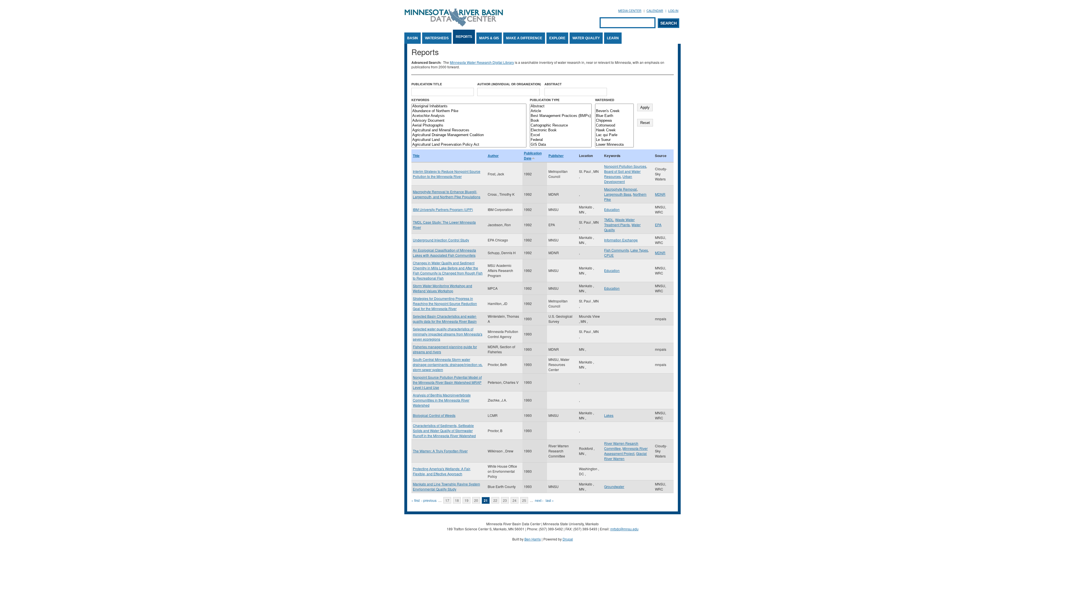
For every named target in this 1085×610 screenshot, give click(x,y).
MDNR (660, 194)
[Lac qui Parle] (614, 135)
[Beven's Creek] (614, 111)
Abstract (553, 84)
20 (476, 500)
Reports (464, 37)
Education (612, 209)
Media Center (629, 10)
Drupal (568, 539)
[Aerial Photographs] (469, 125)
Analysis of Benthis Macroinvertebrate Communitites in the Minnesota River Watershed (442, 400)
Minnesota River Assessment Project (626, 451)
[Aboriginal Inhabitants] (469, 106)
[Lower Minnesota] (614, 144)
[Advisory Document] (469, 120)
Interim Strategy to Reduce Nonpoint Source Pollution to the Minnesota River (446, 174)
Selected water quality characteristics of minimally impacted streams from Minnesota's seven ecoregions (447, 333)
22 (495, 500)
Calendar (654, 10)
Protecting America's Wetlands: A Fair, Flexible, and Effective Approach (442, 471)
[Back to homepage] (453, 25)
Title (416, 155)
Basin (412, 38)
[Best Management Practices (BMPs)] (560, 116)
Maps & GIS (489, 38)
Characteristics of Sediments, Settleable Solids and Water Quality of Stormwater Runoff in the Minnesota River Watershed (444, 430)
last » (550, 500)
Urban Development (618, 179)
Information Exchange (621, 240)
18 (457, 500)
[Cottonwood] (614, 125)
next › (539, 500)
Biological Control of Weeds (434, 415)
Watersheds (437, 38)
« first (415, 500)
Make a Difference (524, 38)
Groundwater (614, 486)
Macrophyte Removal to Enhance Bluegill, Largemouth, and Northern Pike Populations (446, 194)
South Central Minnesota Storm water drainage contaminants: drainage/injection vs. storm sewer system (448, 364)
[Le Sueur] (614, 140)
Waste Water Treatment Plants (619, 222)
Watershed (604, 100)
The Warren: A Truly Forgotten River (440, 450)
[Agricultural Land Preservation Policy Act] (469, 144)
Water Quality (586, 38)
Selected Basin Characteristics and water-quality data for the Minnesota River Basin (445, 319)
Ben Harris (532, 539)
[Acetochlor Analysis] (469, 116)
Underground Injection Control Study (441, 240)
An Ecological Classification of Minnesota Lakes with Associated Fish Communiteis (444, 253)
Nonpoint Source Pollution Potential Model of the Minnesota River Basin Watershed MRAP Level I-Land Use (447, 382)
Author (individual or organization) (509, 84)
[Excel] (560, 135)
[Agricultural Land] (469, 140)
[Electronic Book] (560, 130)
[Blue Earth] (614, 116)
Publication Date (533, 156)
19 (466, 500)
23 (505, 500)
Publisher (556, 155)
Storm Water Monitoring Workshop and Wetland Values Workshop (442, 288)
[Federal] (560, 140)
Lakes (608, 415)
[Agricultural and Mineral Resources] (469, 130)
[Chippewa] (614, 120)
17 (447, 500)
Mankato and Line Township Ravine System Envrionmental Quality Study (446, 486)
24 (515, 500)
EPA (658, 224)
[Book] (560, 120)
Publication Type (544, 100)
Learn (613, 38)
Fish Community (616, 250)
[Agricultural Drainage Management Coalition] (469, 135)
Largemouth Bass (617, 194)
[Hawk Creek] (614, 130)
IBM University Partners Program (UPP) (443, 209)
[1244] (614, 106)
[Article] (560, 111)
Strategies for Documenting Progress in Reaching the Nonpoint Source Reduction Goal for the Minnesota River (445, 303)
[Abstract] (560, 106)
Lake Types (639, 250)
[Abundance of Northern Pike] (469, 111)
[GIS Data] (560, 144)
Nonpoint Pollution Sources (625, 166)
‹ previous (429, 500)
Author (493, 155)
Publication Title (426, 84)
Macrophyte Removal (620, 189)
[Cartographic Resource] (560, 125)
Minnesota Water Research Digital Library (482, 62)
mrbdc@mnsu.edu (624, 528)
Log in (673, 10)
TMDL (608, 219)
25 (524, 500)
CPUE (609, 255)
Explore (557, 38)
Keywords (420, 100)
